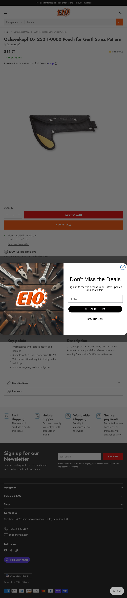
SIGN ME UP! (95, 309)
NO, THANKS (95, 319)
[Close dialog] (123, 267)
